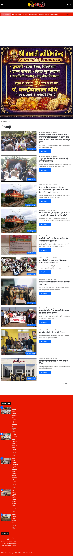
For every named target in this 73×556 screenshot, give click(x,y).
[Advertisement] (36, 32)
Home (4, 121)
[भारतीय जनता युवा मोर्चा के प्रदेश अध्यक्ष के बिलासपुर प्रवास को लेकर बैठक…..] (6, 436)
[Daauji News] (36, 4)
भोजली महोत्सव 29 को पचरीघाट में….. (14, 518)
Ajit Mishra (42, 132)
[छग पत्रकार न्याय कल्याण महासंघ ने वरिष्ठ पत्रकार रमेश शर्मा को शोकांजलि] (6, 410)
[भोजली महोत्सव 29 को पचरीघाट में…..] (6, 517)
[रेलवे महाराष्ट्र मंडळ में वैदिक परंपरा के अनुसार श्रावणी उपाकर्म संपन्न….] (6, 493)
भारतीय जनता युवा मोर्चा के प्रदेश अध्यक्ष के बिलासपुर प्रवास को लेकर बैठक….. (14, 442)
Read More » (44, 151)
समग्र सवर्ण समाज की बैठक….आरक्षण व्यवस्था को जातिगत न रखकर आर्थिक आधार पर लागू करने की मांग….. (35, 14)
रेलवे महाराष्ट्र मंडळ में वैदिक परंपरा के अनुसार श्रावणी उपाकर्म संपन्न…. (14, 498)
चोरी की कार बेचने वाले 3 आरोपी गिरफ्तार (52, 332)
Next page (64, 383)
